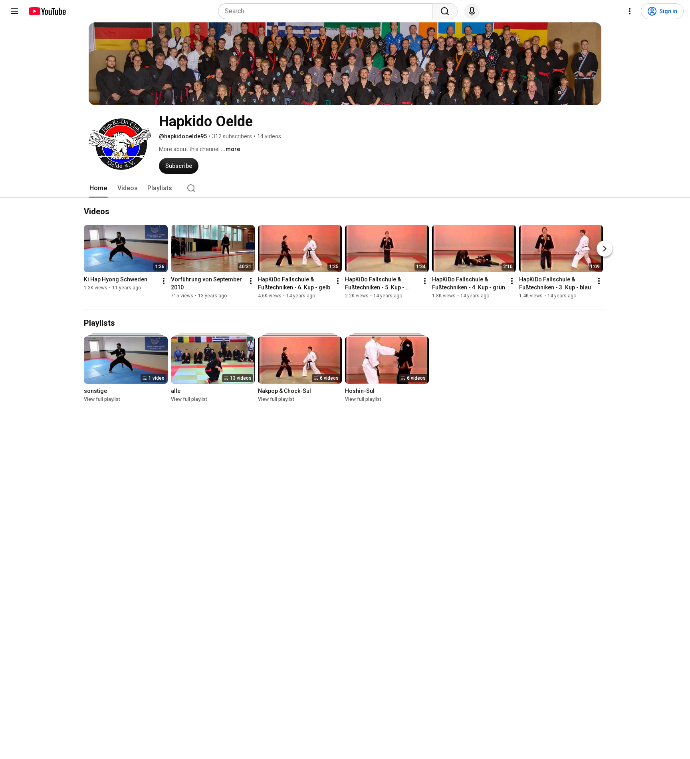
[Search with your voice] (472, 11)
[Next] (605, 249)
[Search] (445, 11)
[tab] (98, 188)
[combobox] (327, 11)
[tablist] (345, 188)
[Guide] (14, 11)
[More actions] (164, 281)
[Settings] (629, 11)
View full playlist (102, 399)
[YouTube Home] (46, 11)
